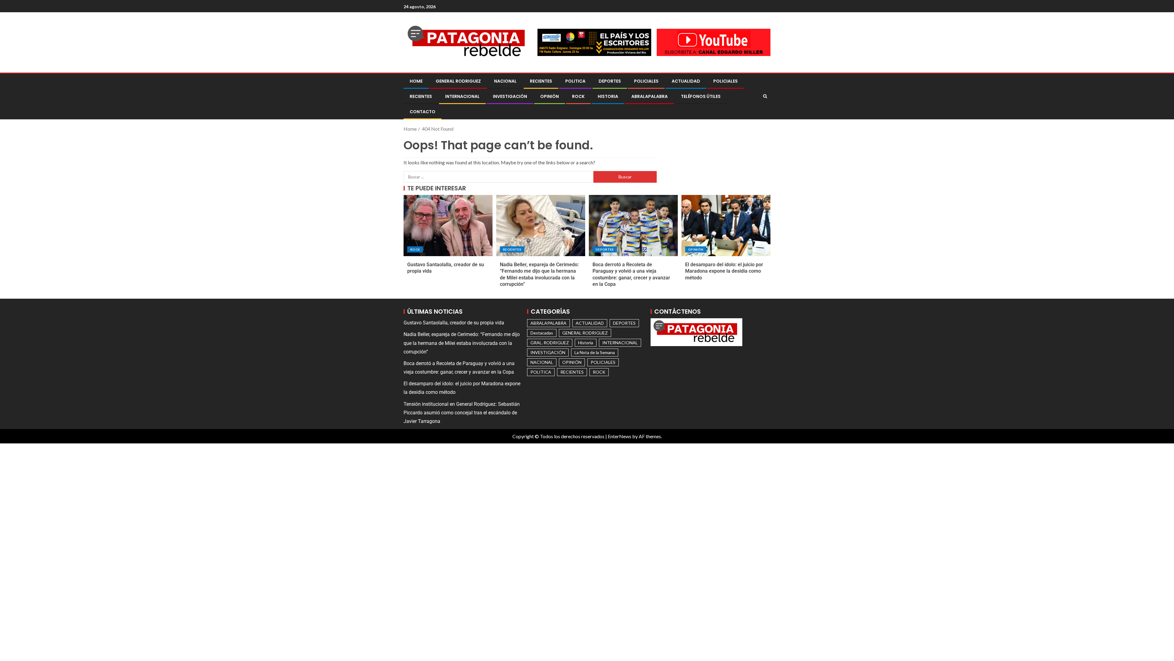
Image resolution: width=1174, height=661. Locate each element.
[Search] (765, 96)
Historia (608, 96)
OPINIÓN (549, 96)
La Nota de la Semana (594, 352)
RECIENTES (541, 81)
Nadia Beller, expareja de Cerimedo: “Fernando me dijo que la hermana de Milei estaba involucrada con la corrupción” (462, 342)
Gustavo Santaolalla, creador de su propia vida (454, 323)
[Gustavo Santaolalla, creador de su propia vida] (448, 225)
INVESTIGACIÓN (510, 96)
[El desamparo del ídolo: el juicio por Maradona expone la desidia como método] (725, 225)
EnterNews (619, 436)
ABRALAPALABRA (649, 96)
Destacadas (541, 332)
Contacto (422, 112)
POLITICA (575, 81)
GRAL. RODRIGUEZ (549, 342)
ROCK (578, 96)
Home (416, 81)
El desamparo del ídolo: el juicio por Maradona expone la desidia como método (724, 271)
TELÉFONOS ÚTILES (701, 96)
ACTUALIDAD (686, 81)
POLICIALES (646, 81)
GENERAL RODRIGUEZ (458, 81)
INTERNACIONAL (462, 96)
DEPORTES (610, 81)
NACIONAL (505, 81)
